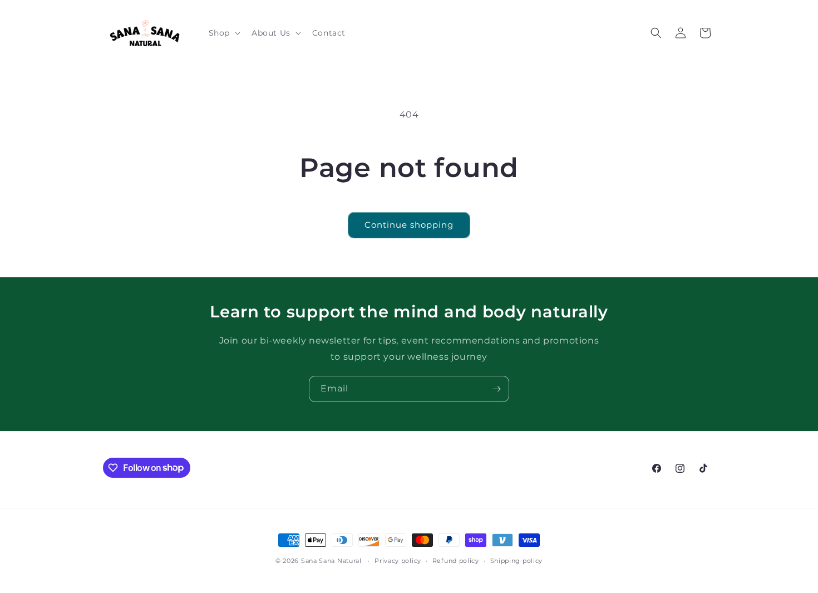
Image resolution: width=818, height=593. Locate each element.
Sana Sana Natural (331, 561)
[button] (223, 33)
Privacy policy (397, 560)
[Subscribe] (496, 389)
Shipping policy (516, 560)
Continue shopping (409, 224)
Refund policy (455, 560)
